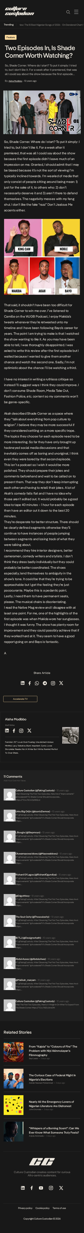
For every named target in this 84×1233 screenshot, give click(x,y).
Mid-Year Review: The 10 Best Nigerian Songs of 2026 (28, 24)
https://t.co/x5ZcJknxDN (43, 1008)
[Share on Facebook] (30, 683)
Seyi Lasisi (33, 1058)
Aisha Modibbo (15, 81)
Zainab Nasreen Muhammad (41, 1083)
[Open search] (68, 12)
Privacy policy (25, 1208)
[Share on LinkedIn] (22, 683)
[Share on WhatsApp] (37, 683)
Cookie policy (42, 1208)
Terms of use (59, 1208)
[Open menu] (76, 12)
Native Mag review (31, 607)
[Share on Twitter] (61, 683)
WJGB (30, 316)
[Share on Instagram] (53, 683)
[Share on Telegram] (45, 683)
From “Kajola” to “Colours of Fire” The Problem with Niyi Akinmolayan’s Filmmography (53, 1051)
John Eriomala (35, 1109)
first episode (32, 159)
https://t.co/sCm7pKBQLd (27, 800)
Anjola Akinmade (36, 1136)
